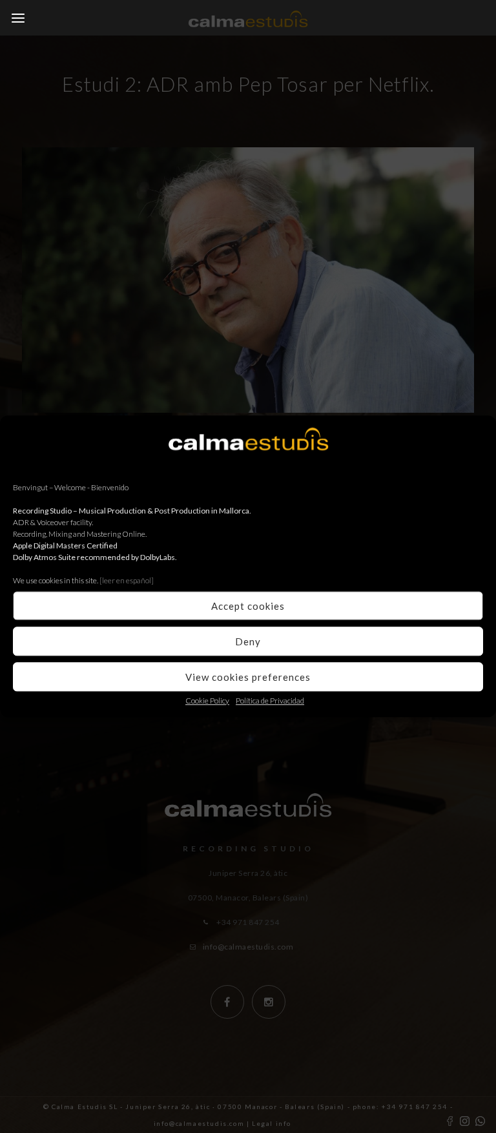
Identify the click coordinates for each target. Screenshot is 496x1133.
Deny (248, 641)
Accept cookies (248, 606)
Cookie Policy (207, 700)
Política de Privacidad (270, 700)
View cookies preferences (248, 677)
